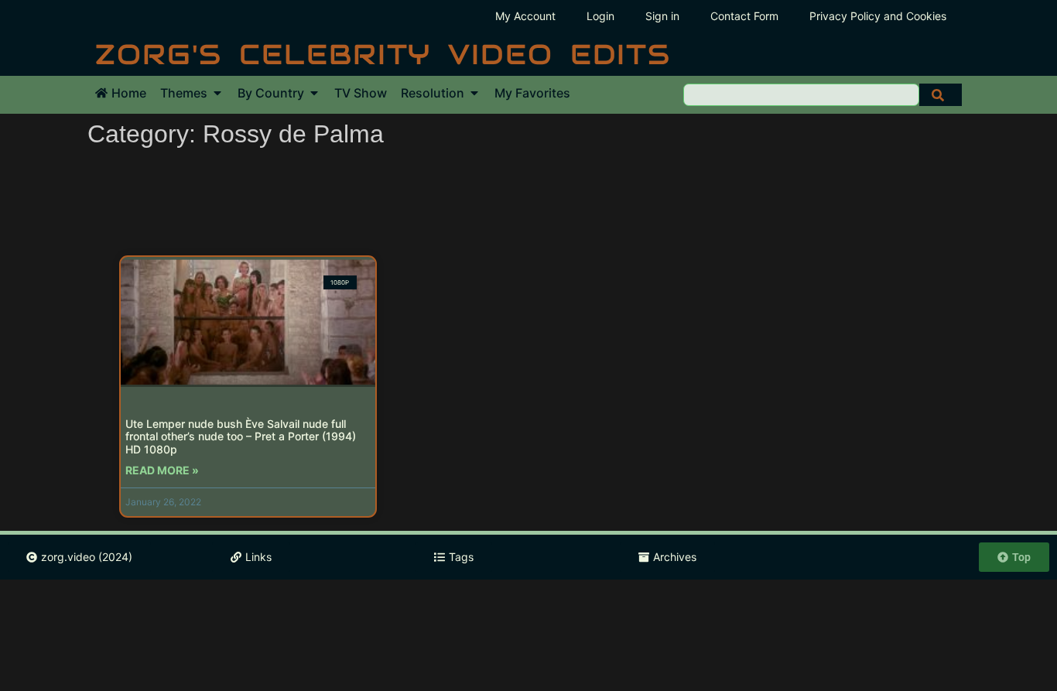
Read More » (162, 470)
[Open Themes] (217, 93)
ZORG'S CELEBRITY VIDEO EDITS (383, 54)
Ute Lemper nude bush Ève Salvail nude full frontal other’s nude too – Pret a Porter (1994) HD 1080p (240, 437)
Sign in (662, 15)
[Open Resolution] (474, 93)
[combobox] (801, 95)
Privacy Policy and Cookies (877, 15)
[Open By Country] (314, 93)
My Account (525, 15)
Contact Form (744, 15)
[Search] (940, 95)
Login (600, 15)
